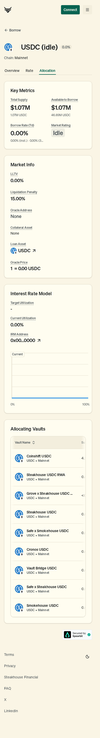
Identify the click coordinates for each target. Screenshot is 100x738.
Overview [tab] (12, 70)
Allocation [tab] (47, 70)
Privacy (10, 665)
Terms (9, 654)
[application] (48, 379)
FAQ (7, 688)
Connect (70, 10)
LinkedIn (11, 710)
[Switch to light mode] (87, 656)
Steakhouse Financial (21, 677)
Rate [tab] (29, 70)
